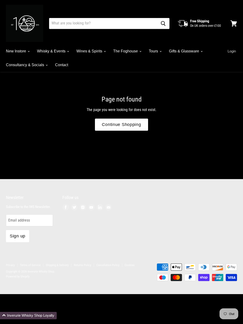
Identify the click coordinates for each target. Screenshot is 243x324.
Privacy (10, 265)
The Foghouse (126, 51)
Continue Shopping (121, 124)
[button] (28, 315)
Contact (61, 65)
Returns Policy (82, 265)
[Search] (163, 23)
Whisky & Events (51, 51)
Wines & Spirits (89, 51)
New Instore (16, 51)
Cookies (130, 265)
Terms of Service (30, 265)
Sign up (17, 236)
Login (232, 51)
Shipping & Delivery (57, 265)
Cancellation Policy (107, 265)
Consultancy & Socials (25, 65)
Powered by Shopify (17, 276)
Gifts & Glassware (184, 51)
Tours (154, 51)
